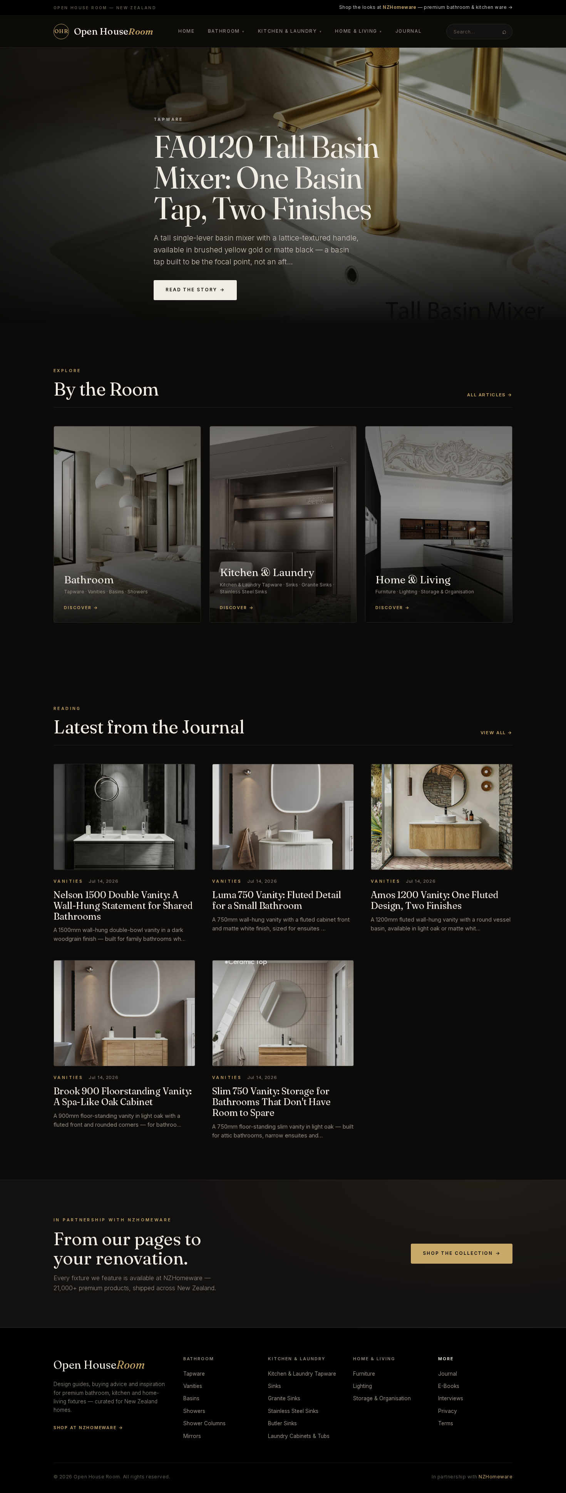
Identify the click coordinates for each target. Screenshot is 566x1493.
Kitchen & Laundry (290, 31)
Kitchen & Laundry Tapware (302, 1374)
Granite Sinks (284, 1398)
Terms (445, 1423)
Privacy (447, 1411)
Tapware (194, 1374)
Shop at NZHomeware (88, 1427)
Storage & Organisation (382, 1398)
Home (186, 31)
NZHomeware (495, 1477)
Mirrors (192, 1436)
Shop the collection (462, 1253)
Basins (191, 1398)
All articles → (489, 394)
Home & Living (358, 31)
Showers (194, 1411)
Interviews (450, 1398)
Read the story (195, 289)
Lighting (362, 1386)
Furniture (364, 1374)
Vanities (192, 1386)
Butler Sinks (282, 1423)
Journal (408, 31)
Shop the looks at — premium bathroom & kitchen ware (425, 7)
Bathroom (226, 31)
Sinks (274, 1386)
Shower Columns (204, 1423)
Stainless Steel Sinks (293, 1411)
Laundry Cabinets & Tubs (299, 1436)
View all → (496, 732)
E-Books (448, 1386)
